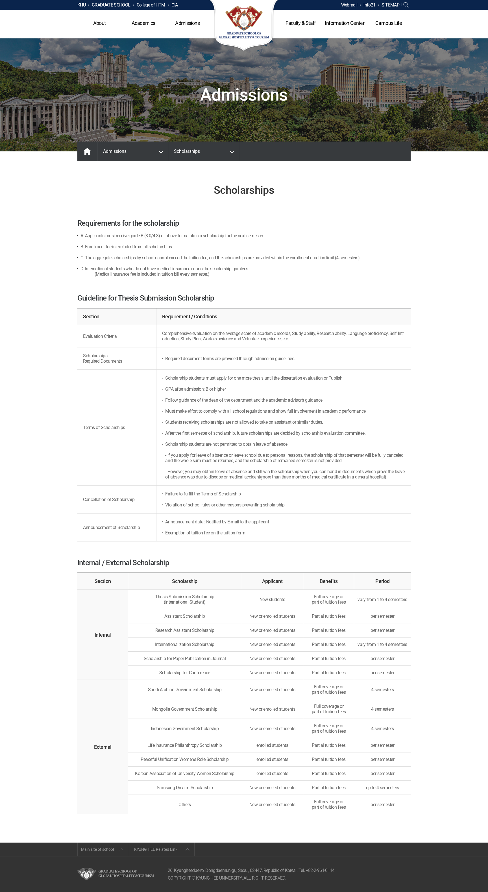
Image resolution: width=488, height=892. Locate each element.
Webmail (349, 5)
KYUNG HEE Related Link (155, 849)
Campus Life (388, 23)
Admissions (187, 23)
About (99, 23)
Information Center (344, 23)
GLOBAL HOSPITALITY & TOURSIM (244, 26)
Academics (143, 23)
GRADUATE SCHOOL (111, 5)
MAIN (87, 151)
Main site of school (97, 849)
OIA (174, 5)
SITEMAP (390, 5)
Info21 (369, 5)
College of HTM (151, 5)
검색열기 (406, 5)
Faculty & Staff (300, 23)
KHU (81, 5)
